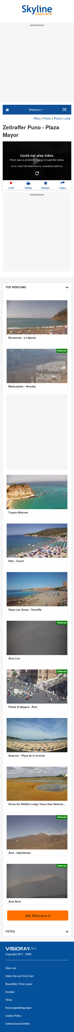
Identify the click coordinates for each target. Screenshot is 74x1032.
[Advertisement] (37, 65)
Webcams (35, 109)
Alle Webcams (36, 915)
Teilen (62, 188)
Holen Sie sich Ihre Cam (19, 976)
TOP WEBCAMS (16, 287)
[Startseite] (7, 109)
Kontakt (9, 992)
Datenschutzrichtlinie (17, 1023)
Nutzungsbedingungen (18, 1007)
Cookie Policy (13, 1015)
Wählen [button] (45, 188)
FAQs (8, 1000)
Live (67, 118)
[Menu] (64, 109)
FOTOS (10, 931)
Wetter (28, 188)
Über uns (10, 968)
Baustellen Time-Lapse (18, 984)
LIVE (11, 188)
